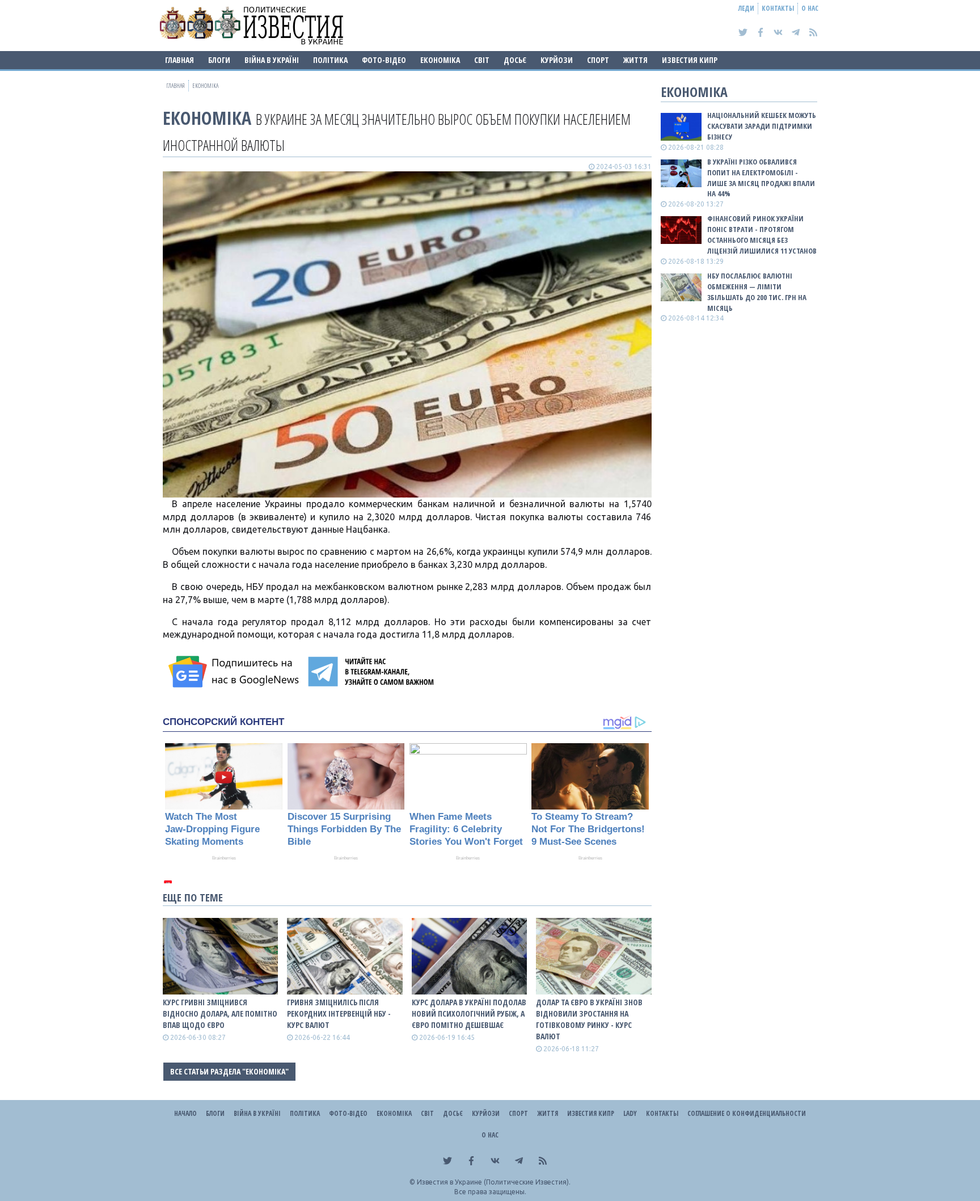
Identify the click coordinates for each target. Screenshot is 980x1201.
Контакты (778, 8)
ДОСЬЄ (515, 59)
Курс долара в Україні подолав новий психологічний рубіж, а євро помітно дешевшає (469, 1013)
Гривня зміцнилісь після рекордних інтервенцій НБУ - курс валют (339, 1013)
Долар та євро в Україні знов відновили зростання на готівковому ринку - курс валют (589, 1019)
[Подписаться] (235, 672)
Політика (330, 59)
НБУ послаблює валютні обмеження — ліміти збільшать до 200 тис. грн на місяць (756, 292)
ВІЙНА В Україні (271, 59)
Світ (481, 59)
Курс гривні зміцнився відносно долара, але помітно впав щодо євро (220, 1013)
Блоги (219, 59)
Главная (179, 59)
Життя (635, 59)
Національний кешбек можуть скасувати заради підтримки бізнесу (761, 126)
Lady (630, 1113)
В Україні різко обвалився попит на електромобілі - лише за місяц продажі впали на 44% (761, 178)
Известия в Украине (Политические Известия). (494, 1182)
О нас (809, 8)
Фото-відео (384, 59)
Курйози (556, 59)
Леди (746, 8)
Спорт (598, 59)
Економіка (440, 59)
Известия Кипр (689, 59)
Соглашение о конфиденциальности (746, 1113)
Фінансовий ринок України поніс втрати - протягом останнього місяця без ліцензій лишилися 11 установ (762, 234)
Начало (185, 1113)
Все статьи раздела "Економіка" (229, 1071)
